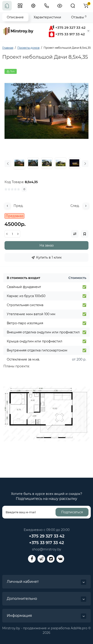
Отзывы (78, 17)
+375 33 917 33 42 (69, 34)
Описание (15, 17)
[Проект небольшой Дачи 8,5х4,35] (46, 111)
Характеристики (47, 17)
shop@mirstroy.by (46, 549)
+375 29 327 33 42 (70, 27)
